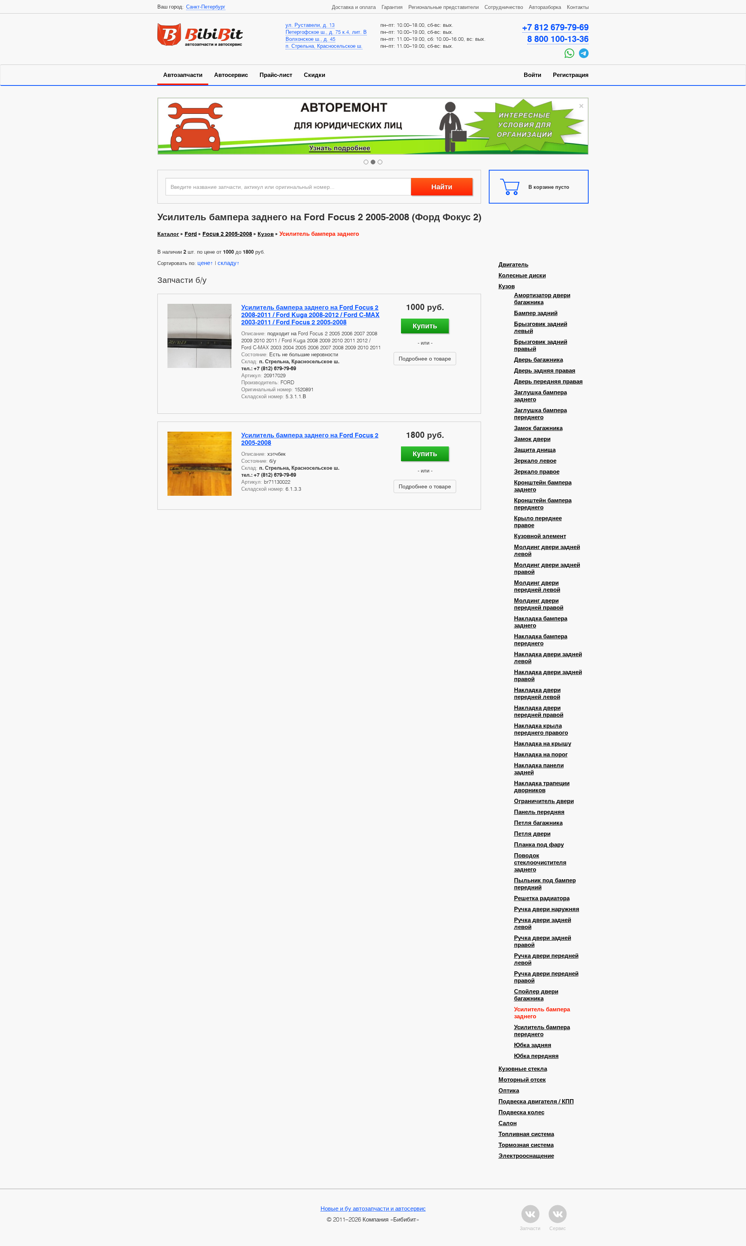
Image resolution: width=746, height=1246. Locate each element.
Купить (425, 326)
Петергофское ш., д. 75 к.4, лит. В (326, 32)
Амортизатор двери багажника (542, 299)
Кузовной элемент (540, 536)
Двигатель (513, 264)
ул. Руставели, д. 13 (310, 25)
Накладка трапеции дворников (542, 787)
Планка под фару (539, 844)
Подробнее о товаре (425, 358)
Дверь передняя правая (548, 381)
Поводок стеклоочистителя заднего (540, 862)
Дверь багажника (538, 359)
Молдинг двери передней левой (537, 586)
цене (203, 262)
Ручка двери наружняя (546, 909)
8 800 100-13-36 (558, 39)
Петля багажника (538, 822)
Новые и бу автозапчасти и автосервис (373, 1208)
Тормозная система (526, 1144)
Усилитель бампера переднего (542, 1031)
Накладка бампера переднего (540, 640)
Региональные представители (443, 7)
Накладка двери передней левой (537, 694)
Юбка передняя (536, 1056)
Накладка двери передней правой (538, 711)
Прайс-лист (276, 74)
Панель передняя (539, 812)
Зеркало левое (535, 460)
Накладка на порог (541, 754)
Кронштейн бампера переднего (543, 504)
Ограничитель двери (544, 801)
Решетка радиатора (542, 898)
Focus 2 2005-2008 (227, 234)
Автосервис (231, 74)
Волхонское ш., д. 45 (310, 39)
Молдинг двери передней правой (538, 604)
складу (227, 262)
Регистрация (571, 74)
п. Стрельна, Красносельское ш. (324, 46)
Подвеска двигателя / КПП (536, 1101)
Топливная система (526, 1134)
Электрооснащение (526, 1155)
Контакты (578, 7)
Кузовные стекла (522, 1068)
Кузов (266, 234)
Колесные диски (522, 275)
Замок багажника (538, 428)
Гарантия (392, 7)
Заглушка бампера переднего (540, 414)
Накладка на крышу (542, 743)
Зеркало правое (537, 471)
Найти (441, 187)
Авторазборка (545, 7)
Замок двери (532, 439)
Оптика (508, 1090)
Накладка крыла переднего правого (541, 729)
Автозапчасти (182, 74)
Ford (191, 234)
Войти (532, 74)
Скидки (314, 74)
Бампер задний (536, 313)
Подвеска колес (521, 1112)
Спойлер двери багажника (536, 995)
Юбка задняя (532, 1045)
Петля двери (532, 833)
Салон (507, 1123)
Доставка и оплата (354, 7)
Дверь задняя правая (544, 370)
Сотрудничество (504, 7)
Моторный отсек (522, 1079)
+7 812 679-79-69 (555, 27)
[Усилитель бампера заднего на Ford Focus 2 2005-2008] (199, 464)
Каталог (168, 234)
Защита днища (535, 449)
